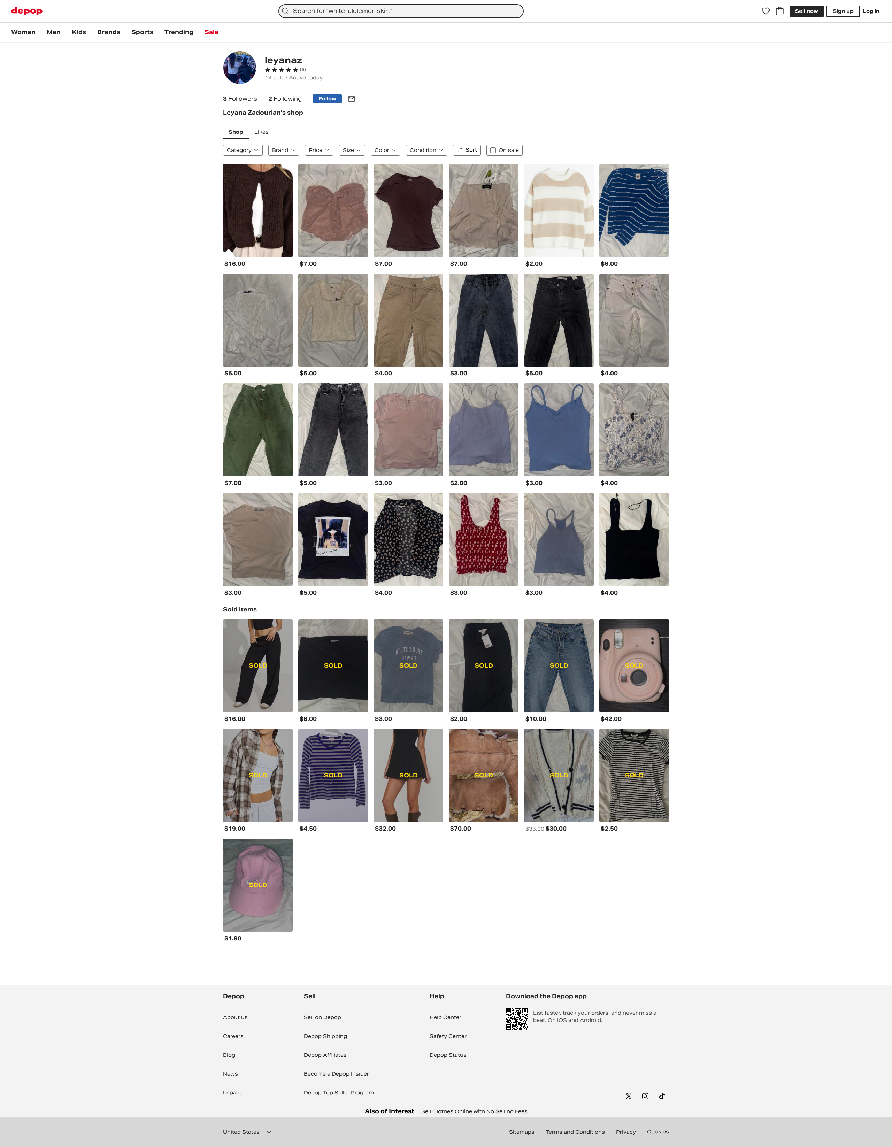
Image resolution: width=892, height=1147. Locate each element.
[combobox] (401, 11)
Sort (471, 150)
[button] (285, 70)
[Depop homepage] (27, 11)
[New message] (351, 99)
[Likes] (766, 11)
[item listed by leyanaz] (258, 210)
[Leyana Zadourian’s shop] (239, 68)
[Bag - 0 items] (780, 11)
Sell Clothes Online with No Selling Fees (474, 1111)
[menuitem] (23, 32)
